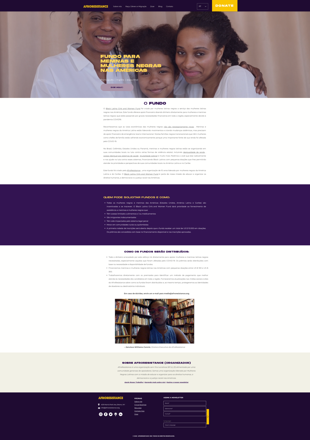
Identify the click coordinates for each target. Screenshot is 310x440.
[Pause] (118, 340)
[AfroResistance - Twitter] (110, 414)
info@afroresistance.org (110, 408)
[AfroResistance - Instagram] (101, 414)
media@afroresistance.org (176, 293)
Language (167, 421)
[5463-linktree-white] (115, 414)
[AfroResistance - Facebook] (106, 414)
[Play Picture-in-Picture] (186, 340)
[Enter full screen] (190, 340)
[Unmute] (122, 340)
